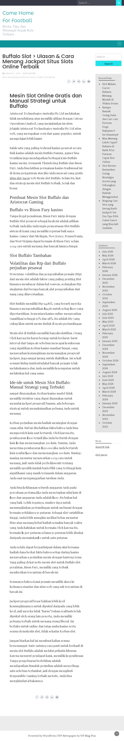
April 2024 (108, 387)
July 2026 (107, 251)
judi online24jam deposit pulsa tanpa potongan (28, 77)
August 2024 (109, 372)
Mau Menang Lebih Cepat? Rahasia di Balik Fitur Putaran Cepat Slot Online (109, 150)
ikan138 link (102, 447)
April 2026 (108, 259)
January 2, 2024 (12, 73)
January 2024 (109, 403)
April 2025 (108, 325)
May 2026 (108, 255)
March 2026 (109, 263)
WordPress (49, 735)
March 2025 (109, 329)
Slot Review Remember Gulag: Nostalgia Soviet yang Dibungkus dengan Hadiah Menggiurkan (110, 181)
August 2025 (109, 310)
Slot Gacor (29, 73)
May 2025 (108, 321)
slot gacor (101, 454)
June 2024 (108, 380)
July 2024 (107, 376)
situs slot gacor (20, 178)
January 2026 (110, 275)
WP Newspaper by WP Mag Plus (77, 735)
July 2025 (107, 313)
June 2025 (108, 317)
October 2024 (110, 360)
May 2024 (107, 383)
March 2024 (109, 391)
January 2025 (110, 341)
